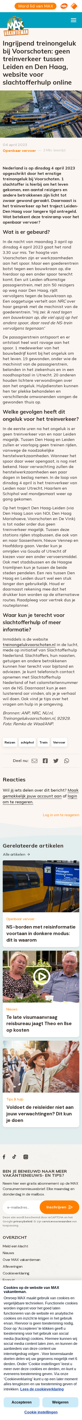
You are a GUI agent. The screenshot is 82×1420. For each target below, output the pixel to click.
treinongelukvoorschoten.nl (29, 644)
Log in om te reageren (61, 815)
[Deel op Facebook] (45, 760)
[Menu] (73, 20)
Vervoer (59, 742)
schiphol (27, 742)
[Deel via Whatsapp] (66, 760)
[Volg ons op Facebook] (4, 1158)
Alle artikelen (14, 854)
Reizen (10, 742)
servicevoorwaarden (56, 1221)
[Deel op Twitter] (56, 760)
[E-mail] (34, 760)
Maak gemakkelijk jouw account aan (41, 793)
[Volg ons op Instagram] (25, 1158)
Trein (43, 742)
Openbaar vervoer (19, 150)
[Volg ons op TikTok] (14, 1158)
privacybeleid (22, 1221)
